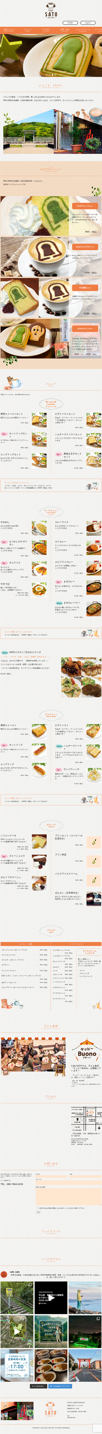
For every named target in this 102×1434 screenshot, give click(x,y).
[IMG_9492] (39, 439)
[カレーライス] (94, 528)
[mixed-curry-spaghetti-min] (94, 609)
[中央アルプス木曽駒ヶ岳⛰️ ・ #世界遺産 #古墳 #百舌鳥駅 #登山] (17, 1331)
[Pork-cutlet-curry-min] (94, 548)
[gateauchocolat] (39, 862)
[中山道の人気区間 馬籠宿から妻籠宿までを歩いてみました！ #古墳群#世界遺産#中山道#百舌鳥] (51, 1297)
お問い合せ (65, 30)
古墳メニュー (9, 30)
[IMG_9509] (39, 770)
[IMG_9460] (39, 731)
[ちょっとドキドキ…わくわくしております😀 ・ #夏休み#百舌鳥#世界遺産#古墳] (51, 1331)
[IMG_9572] (94, 420)
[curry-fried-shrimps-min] (94, 568)
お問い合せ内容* (41, 1187)
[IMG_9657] (39, 590)
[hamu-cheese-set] (94, 440)
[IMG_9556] (94, 731)
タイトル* (39, 1179)
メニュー (28, 30)
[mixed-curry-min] (94, 588)
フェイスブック (83, 30)
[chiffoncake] (39, 842)
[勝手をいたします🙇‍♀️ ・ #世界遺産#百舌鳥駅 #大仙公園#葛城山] (17, 1365)
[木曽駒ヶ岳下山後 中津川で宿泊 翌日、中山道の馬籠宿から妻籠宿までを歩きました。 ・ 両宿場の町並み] (17, 1297)
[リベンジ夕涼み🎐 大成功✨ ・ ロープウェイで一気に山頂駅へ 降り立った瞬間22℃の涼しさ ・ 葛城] (85, 1331)
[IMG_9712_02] (39, 569)
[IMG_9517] (39, 751)
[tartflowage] (39, 883)
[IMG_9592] (39, 460)
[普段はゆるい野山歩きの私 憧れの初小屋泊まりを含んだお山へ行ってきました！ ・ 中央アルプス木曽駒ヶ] (85, 1297)
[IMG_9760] (39, 547)
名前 (71, 1174)
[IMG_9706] (39, 528)
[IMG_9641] (94, 775)
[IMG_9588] (94, 460)
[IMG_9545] (94, 752)
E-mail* (38, 1174)
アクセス (46, 30)
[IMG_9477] (39, 420)
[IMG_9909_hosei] (94, 899)
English (88, 23)
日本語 (70, 23)
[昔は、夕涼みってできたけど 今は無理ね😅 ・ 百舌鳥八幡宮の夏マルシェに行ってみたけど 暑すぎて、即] (85, 1365)
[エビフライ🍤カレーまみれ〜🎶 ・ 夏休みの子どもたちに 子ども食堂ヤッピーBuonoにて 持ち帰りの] (51, 1365)
